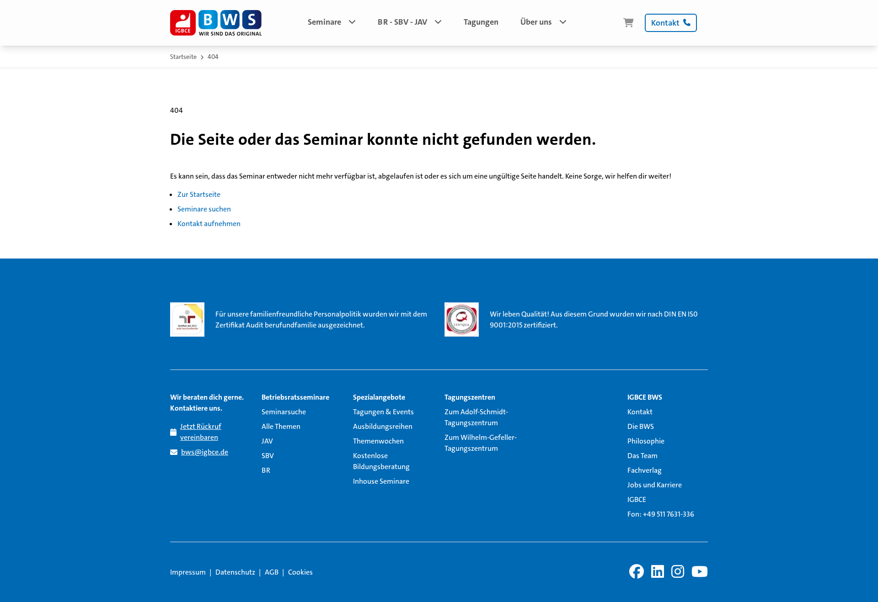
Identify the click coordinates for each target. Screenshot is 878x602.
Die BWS (640, 426)
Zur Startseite (198, 194)
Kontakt (640, 412)
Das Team (642, 455)
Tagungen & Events (383, 412)
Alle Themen (281, 426)
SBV (268, 455)
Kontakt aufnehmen (209, 223)
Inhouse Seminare (381, 481)
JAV (267, 441)
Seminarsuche (284, 412)
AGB (271, 572)
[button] (332, 23)
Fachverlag (644, 470)
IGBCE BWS (644, 397)
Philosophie (645, 441)
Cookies (300, 572)
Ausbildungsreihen (382, 426)
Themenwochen (378, 441)
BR (266, 470)
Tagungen (481, 21)
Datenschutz (235, 572)
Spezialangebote (379, 397)
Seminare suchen (204, 209)
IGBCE (636, 499)
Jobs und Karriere (654, 485)
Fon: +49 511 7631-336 (660, 514)
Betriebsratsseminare (295, 397)
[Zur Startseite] (216, 23)
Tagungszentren (469, 397)
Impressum (188, 572)
